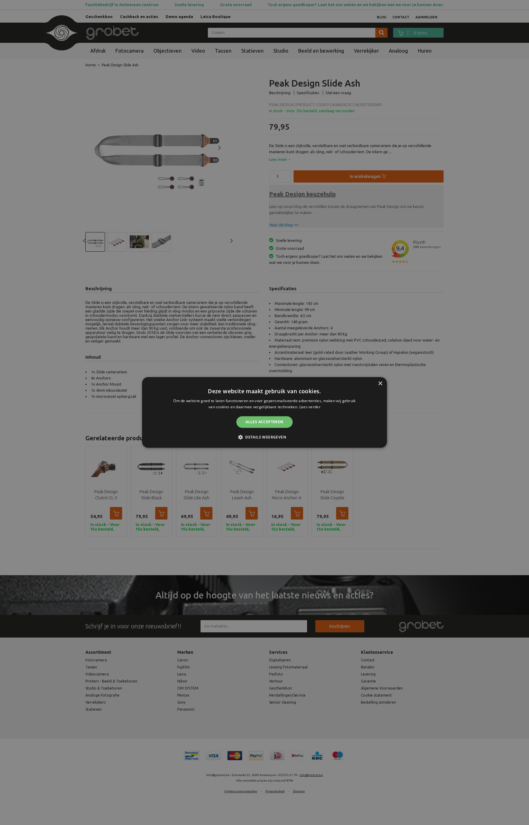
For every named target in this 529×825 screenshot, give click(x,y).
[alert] (264, 412)
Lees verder (310, 407)
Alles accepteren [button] (264, 421)
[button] (264, 437)
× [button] (380, 383)
